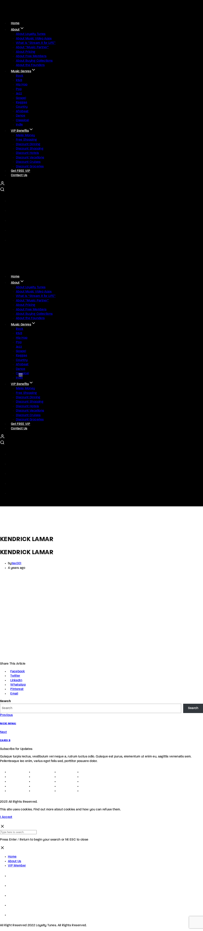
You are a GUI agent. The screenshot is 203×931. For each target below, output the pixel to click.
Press (36, 781)
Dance (20, 115)
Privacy (13, 786)
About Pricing (25, 52)
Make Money (25, 135)
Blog (83, 791)
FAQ (83, 781)
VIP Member (17, 865)
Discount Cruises (28, 162)
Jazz (19, 93)
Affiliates (65, 781)
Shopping (39, 791)
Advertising (41, 786)
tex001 (16, 563)
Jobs (35, 776)
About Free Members (31, 56)
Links (62, 772)
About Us (14, 861)
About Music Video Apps (34, 38)
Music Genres (21, 71)
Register (14, 776)
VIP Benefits (20, 130)
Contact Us (19, 175)
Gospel (21, 98)
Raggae (21, 102)
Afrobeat (22, 111)
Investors (65, 786)
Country (22, 106)
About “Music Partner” (32, 47)
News (84, 786)
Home (12, 856)
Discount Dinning (28, 144)
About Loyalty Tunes (31, 34)
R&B (19, 80)
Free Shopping (26, 139)
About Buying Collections (34, 60)
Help (83, 776)
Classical (22, 120)
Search (5, 701)
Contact (86, 772)
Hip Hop (21, 84)
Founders (39, 772)
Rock (19, 76)
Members (65, 791)
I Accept (6, 817)
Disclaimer (16, 791)
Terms (12, 781)
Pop (19, 89)
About (15, 29)
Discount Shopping (29, 148)
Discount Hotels (27, 153)
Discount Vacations (30, 157)
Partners (64, 776)
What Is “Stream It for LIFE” (36, 43)
